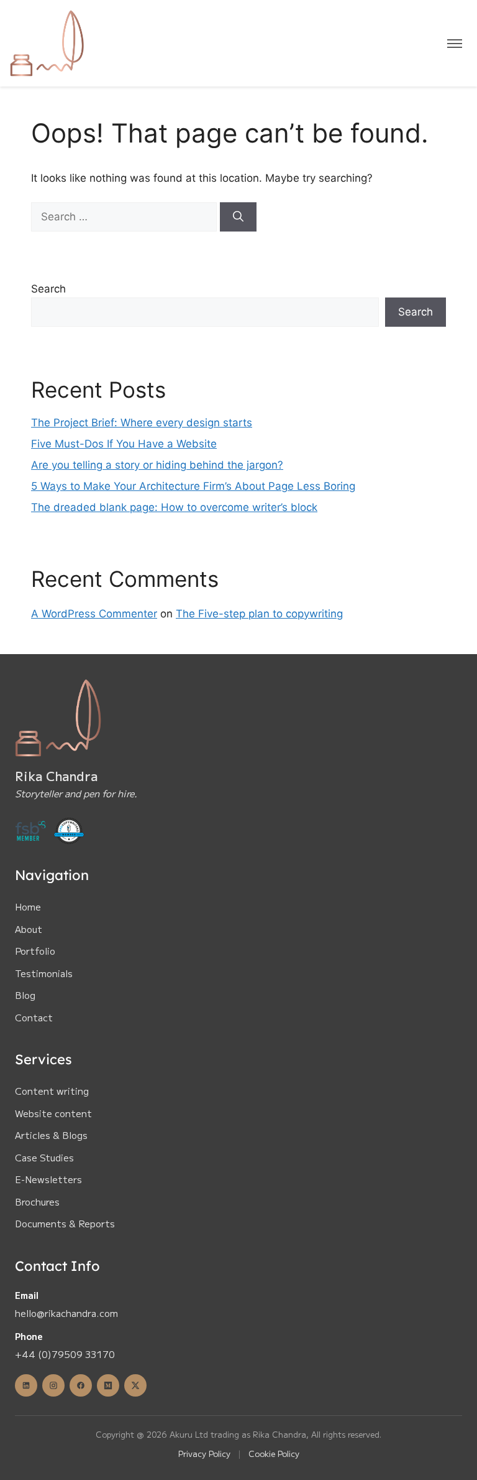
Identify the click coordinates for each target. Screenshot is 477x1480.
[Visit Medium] (108, 1385)
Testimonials (44, 973)
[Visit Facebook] (81, 1385)
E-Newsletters (48, 1179)
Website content (53, 1113)
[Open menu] (454, 43)
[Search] (238, 217)
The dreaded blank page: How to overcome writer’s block (174, 507)
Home (28, 906)
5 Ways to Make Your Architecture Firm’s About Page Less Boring (193, 486)
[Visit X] (135, 1385)
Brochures (37, 1201)
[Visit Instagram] (53, 1385)
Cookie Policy (273, 1453)
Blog (25, 994)
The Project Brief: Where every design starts (141, 422)
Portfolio (35, 950)
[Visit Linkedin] (26, 1385)
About (28, 928)
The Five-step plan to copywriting (259, 613)
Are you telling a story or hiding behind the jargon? (157, 465)
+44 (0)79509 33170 (65, 1354)
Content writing (52, 1090)
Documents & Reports (65, 1223)
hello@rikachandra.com (66, 1312)
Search (48, 289)
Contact (34, 1017)
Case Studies (44, 1157)
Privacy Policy (204, 1453)
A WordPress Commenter (94, 613)
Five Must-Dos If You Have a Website (124, 444)
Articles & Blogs (51, 1134)
